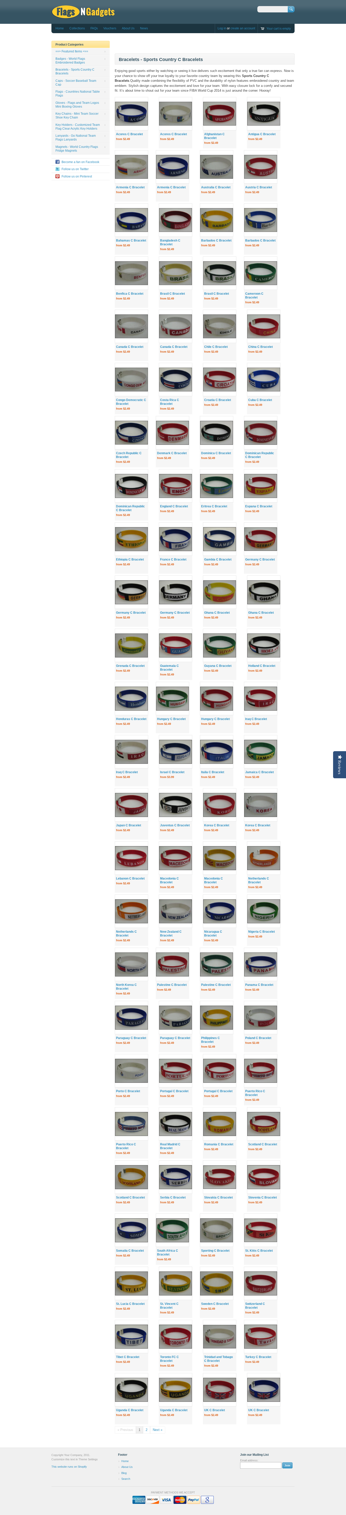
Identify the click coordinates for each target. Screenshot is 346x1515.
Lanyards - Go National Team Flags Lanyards (75, 137)
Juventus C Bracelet (175, 825)
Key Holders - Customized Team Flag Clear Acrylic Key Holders (77, 126)
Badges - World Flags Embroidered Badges (70, 60)
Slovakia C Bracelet (218, 1197)
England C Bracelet (174, 506)
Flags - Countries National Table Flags (77, 93)
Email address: (249, 1460)
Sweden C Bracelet (215, 1304)
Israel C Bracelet (172, 772)
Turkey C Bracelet (258, 1357)
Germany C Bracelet (260, 559)
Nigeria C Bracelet (261, 931)
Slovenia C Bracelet (262, 1197)
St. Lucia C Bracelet (130, 1304)
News (144, 28)
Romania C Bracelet (218, 1144)
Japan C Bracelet (128, 825)
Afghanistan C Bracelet (214, 136)
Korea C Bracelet (216, 825)
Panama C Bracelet (259, 985)
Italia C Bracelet (212, 772)
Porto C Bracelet (128, 1091)
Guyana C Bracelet (218, 666)
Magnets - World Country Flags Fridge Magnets (76, 148)
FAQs (94, 28)
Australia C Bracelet (215, 187)
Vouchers (109, 28)
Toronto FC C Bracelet (169, 1359)
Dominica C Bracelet (216, 453)
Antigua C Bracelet (262, 134)
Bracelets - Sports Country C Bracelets (74, 71)
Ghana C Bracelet (217, 612)
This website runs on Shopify (69, 1466)
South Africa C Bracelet (167, 1252)
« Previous (125, 1430)
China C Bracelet (260, 347)
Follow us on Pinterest (77, 176)
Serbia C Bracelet (173, 1197)
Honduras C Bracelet (131, 719)
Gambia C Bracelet (218, 559)
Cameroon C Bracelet (254, 295)
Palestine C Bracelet (172, 985)
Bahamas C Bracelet (131, 240)
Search (125, 1478)
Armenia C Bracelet (130, 187)
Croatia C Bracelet (217, 400)
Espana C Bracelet (258, 506)
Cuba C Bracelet (260, 400)
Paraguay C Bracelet (131, 1038)
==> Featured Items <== (71, 51)
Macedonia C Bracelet (169, 880)
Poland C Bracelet (258, 1038)
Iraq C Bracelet (256, 719)
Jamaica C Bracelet (259, 772)
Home (59, 28)
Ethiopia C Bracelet (130, 559)
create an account (242, 28)
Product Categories (69, 44)
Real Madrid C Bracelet (170, 1146)
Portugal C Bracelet (174, 1091)
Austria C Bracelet (258, 187)
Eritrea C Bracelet (214, 506)
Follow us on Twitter (75, 169)
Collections (77, 28)
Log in (222, 28)
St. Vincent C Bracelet (169, 1305)
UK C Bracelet (214, 1410)
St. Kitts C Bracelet (259, 1250)
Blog (124, 1472)
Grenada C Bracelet (130, 666)
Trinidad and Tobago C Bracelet (218, 1359)
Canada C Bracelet (129, 347)
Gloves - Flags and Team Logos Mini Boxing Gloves (77, 104)
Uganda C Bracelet (129, 1410)
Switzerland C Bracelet (255, 1305)
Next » (157, 1430)
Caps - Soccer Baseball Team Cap (75, 82)
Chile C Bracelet (216, 347)
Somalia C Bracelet (130, 1250)
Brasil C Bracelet (172, 293)
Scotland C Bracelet (262, 1144)
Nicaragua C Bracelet (213, 933)
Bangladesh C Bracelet (170, 242)
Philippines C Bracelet (210, 1040)
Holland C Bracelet (261, 666)
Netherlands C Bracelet (258, 880)
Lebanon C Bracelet (130, 878)
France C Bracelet (173, 559)
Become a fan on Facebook (80, 162)
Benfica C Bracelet (129, 293)
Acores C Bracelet (129, 134)
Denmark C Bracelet (172, 453)
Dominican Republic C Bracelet (259, 455)
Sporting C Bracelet (215, 1250)
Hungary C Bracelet (171, 719)
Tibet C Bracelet (127, 1357)
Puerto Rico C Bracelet (255, 1093)
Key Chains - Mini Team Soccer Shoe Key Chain (77, 115)
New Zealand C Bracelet (171, 933)
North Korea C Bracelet (126, 986)
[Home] (83, 16)
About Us (128, 28)
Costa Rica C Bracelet (169, 402)
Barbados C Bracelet (216, 240)
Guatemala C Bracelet (169, 667)
